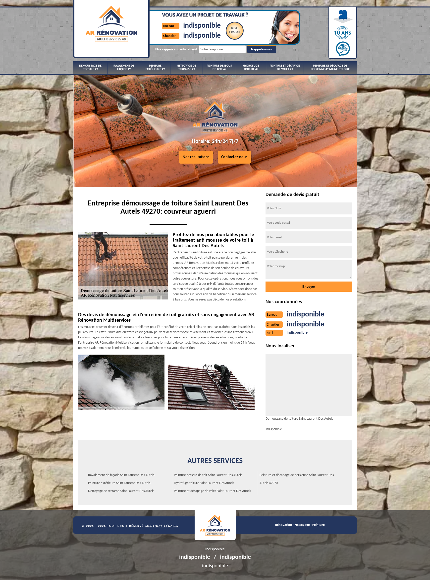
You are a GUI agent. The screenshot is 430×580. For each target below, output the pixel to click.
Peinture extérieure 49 (155, 67)
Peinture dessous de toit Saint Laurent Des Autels (208, 475)
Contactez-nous (234, 157)
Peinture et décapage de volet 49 (285, 67)
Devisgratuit (234, 30)
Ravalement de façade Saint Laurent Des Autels (121, 475)
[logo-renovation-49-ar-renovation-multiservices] (215, 525)
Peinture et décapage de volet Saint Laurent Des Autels (212, 491)
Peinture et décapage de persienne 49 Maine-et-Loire (330, 67)
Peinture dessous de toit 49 (219, 67)
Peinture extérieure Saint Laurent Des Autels (119, 483)
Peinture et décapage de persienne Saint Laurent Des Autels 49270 (297, 479)
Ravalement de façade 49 (123, 67)
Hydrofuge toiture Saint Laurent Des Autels (204, 483)
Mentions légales (161, 526)
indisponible (202, 26)
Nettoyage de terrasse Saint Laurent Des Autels (121, 491)
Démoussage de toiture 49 (90, 67)
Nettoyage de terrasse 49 (186, 67)
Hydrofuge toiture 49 (251, 67)
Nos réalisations (196, 157)
